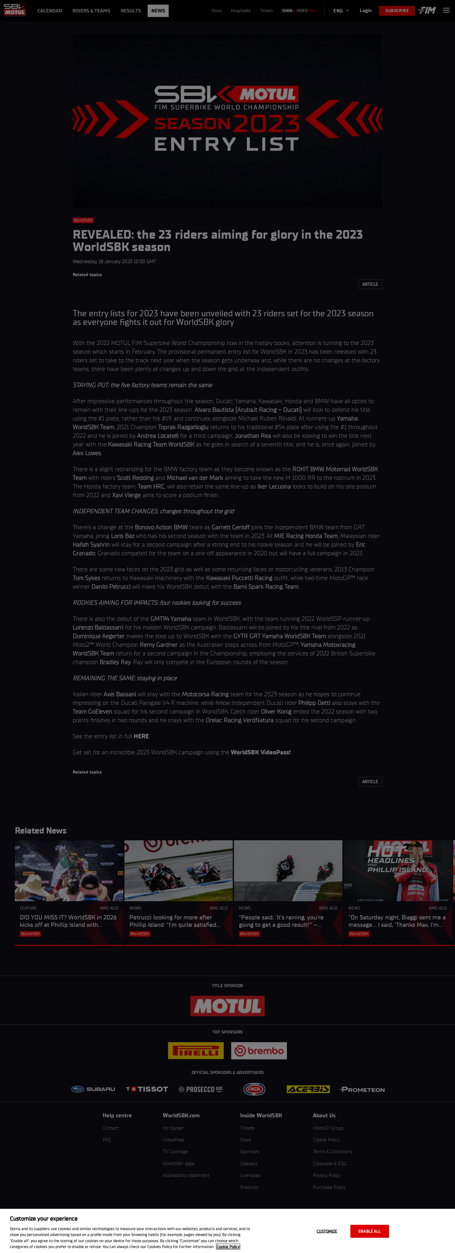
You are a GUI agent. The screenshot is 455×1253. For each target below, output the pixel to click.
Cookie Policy (228, 1246)
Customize (327, 1231)
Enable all (369, 1231)
